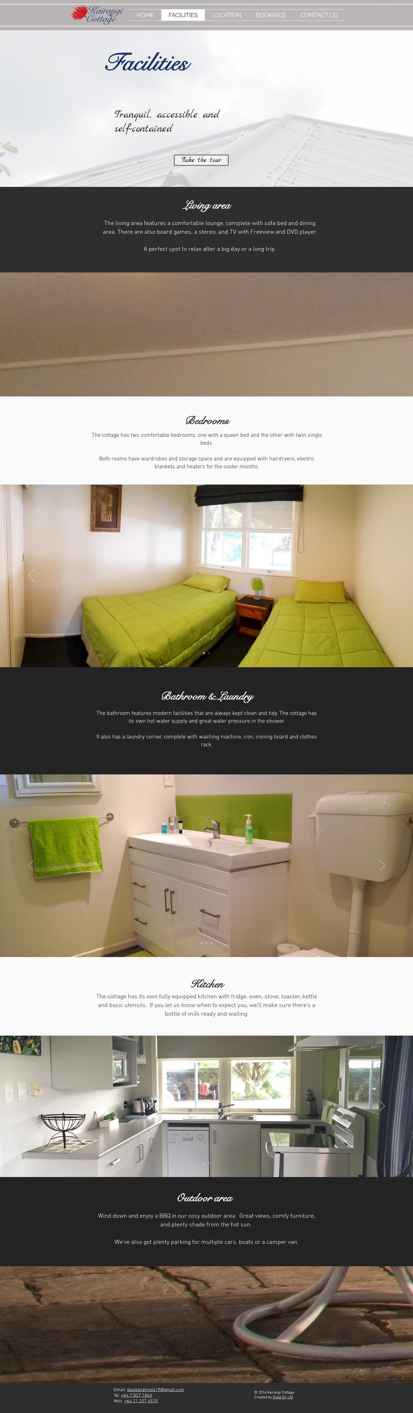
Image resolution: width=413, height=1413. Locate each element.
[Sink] (206, 943)
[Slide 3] (209, 1163)
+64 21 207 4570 (141, 1401)
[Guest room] (209, 653)
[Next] (381, 576)
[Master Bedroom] (204, 653)
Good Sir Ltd (283, 1397)
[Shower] (201, 943)
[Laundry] (211, 943)
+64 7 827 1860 (136, 1395)
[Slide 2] (204, 1163)
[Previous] (31, 576)
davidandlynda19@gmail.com (155, 1390)
